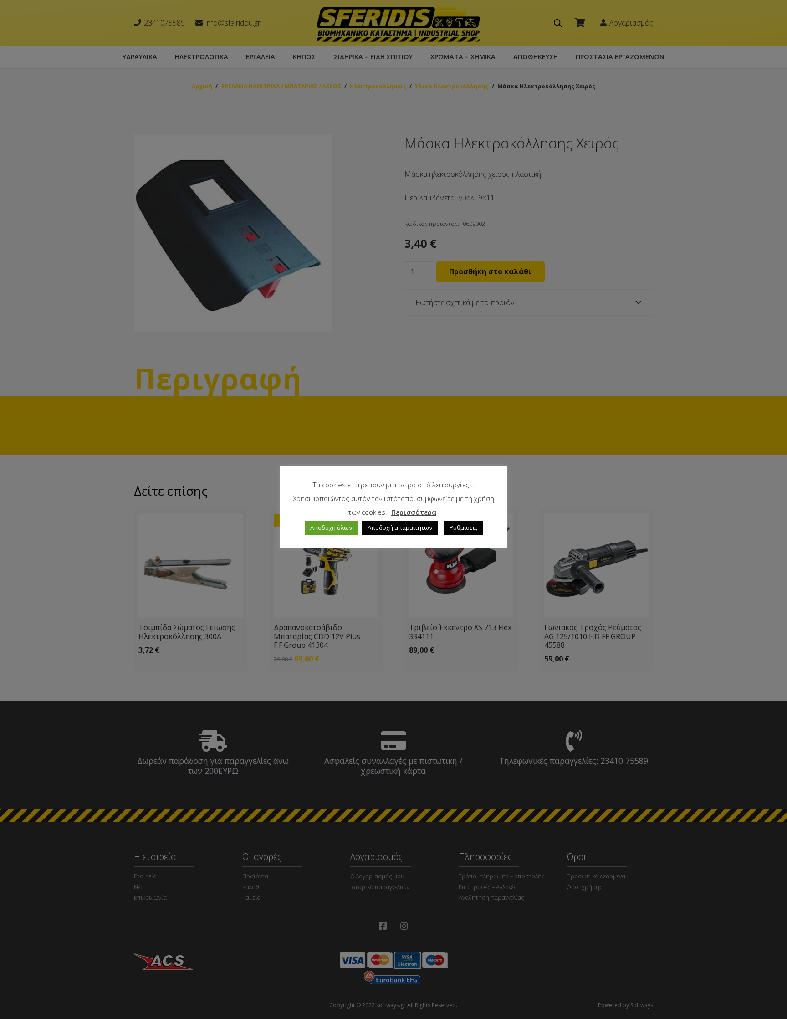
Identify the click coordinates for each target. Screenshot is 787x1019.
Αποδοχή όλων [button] (331, 527)
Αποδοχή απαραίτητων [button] (400, 527)
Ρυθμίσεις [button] (463, 527)
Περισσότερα (413, 512)
